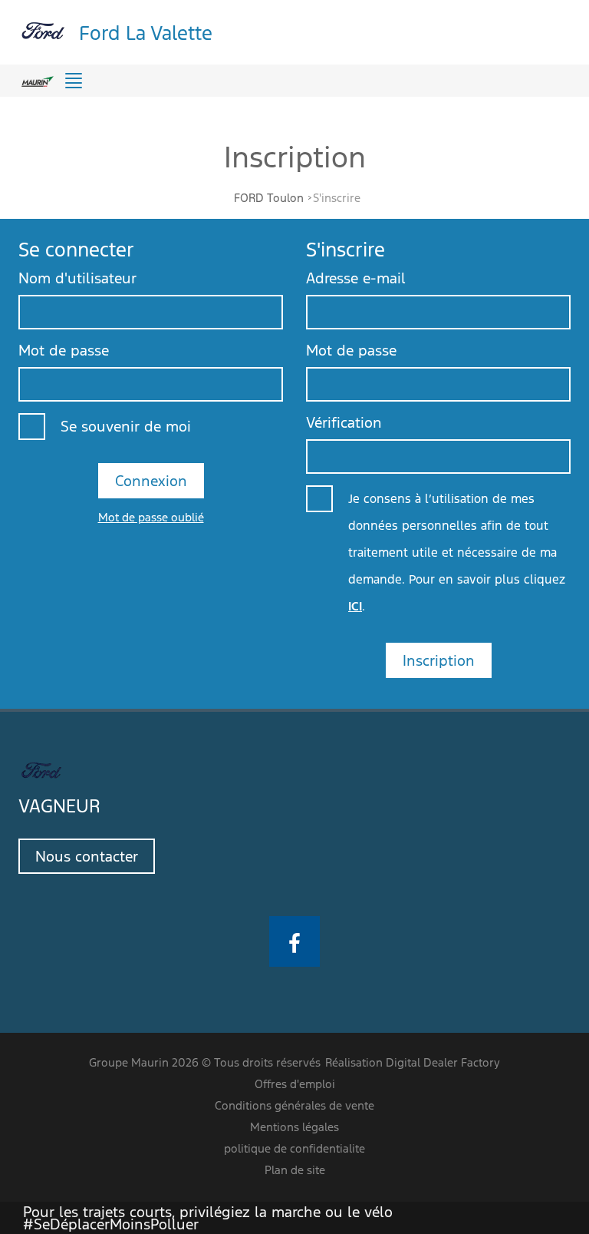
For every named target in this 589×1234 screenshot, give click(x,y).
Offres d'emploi (295, 1084)
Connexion (151, 480)
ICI (355, 606)
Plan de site (295, 1170)
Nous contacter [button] (86, 856)
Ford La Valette (145, 32)
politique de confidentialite (294, 1148)
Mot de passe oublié (151, 517)
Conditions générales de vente (294, 1105)
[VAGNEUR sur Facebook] (294, 941)
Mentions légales (294, 1127)
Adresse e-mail (356, 278)
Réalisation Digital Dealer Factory (412, 1062)
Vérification (344, 422)
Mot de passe (63, 350)
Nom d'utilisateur (77, 278)
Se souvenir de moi (126, 426)
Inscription (439, 660)
